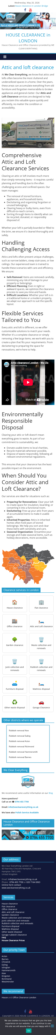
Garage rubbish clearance (14, 934)
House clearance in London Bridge (31, 5)
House (5, 997)
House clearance (10, 903)
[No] (52, 1025)
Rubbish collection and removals (17, 923)
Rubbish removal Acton (19, 741)
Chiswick (6, 961)
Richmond (6, 978)
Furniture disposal (11, 926)
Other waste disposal (12, 931)
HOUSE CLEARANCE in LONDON (28, 38)
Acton (4, 956)
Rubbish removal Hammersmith (23, 752)
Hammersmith (9, 970)
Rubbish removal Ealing (19, 736)
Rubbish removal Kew (19, 730)
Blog (51, 793)
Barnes (5, 959)
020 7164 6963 (33, 882)
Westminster (8, 981)
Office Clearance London (24, 997)
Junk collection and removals (15, 920)
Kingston (6, 976)
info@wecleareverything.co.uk (23, 807)
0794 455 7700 (22, 801)
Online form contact (11, 884)
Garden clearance (10, 914)
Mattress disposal (10, 929)
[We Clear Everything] (28, 781)
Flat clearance (8, 906)
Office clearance (9, 909)
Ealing (5, 964)
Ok (28, 1031)
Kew (4, 973)
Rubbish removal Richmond (21, 746)
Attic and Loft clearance (13, 912)
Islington (6, 967)
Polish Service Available (27, 812)
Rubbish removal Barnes (20, 757)
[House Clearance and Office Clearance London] (28, 831)
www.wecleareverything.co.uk (16, 887)
